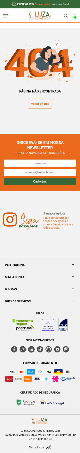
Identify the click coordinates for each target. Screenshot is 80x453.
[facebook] (14, 349)
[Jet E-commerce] (40, 448)
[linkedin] (31, 349)
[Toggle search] (65, 16)
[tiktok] (40, 349)
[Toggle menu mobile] (10, 15)
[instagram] (22, 349)
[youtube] (57, 349)
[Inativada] (62, 326)
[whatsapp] (48, 349)
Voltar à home (40, 103)
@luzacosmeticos (54, 213)
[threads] (66, 349)
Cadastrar (40, 181)
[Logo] (39, 16)
